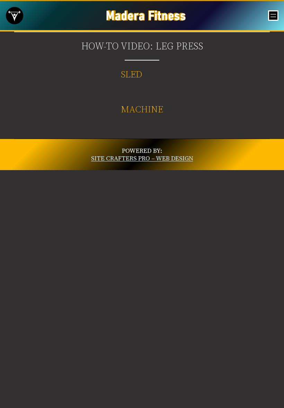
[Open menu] (273, 15)
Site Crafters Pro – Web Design (142, 158)
